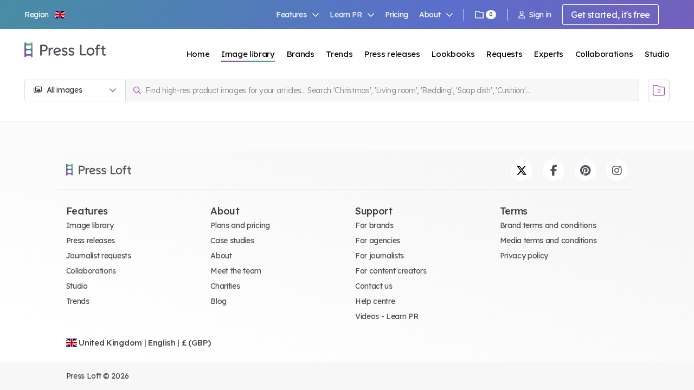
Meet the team (235, 271)
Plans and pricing (240, 225)
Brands (300, 54)
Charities (225, 286)
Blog (218, 301)
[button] (45, 15)
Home (198, 54)
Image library (248, 54)
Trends (339, 54)
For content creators (391, 271)
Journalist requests (98, 256)
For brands (374, 225)
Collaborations (604, 54)
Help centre (375, 301)
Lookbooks (453, 54)
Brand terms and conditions (548, 225)
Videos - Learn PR (387, 316)
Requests (504, 54)
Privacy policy (524, 256)
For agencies (377, 240)
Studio (657, 54)
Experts (548, 54)
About (221, 256)
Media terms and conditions (548, 240)
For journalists (379, 256)
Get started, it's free (610, 14)
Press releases (392, 54)
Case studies (232, 240)
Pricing (396, 15)
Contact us (374, 286)
